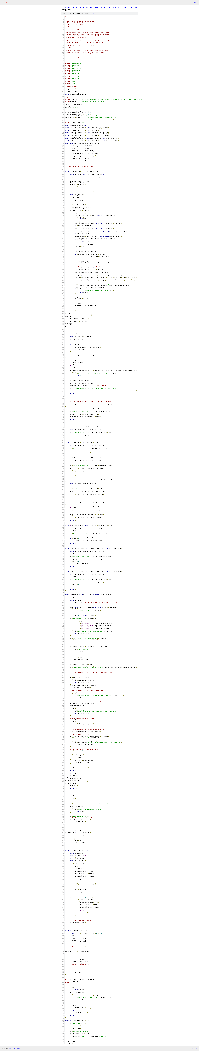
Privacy (13, 1048)
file (93, 13)
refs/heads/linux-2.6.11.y (111, 7)
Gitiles (9, 1048)
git (86, 7)
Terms (18, 1048)
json (196, 1048)
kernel (63, 7)
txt (192, 1048)
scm (72, 7)
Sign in (195, 2)
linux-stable (98, 7)
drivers (124, 7)
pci (129, 7)
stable (90, 7)
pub (68, 7)
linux (76, 7)
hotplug (134, 7)
